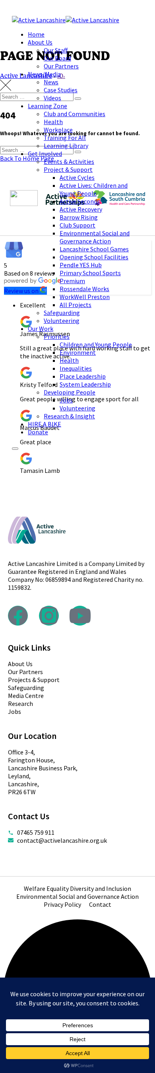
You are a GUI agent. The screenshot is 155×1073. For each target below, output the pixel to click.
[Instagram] (49, 616)
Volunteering (61, 321)
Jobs (66, 400)
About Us (40, 42)
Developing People (69, 392)
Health (53, 122)
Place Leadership (83, 376)
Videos (52, 98)
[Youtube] (80, 616)
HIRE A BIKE (44, 424)
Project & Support (68, 169)
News (51, 82)
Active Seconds (80, 201)
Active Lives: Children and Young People (94, 189)
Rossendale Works (84, 289)
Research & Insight (69, 416)
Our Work (40, 328)
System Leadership (85, 384)
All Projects (75, 305)
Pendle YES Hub (81, 265)
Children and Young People (96, 344)
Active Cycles (77, 177)
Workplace (58, 130)
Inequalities (76, 368)
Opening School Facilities (94, 257)
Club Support (77, 225)
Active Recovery (81, 209)
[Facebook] (18, 616)
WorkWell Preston (85, 297)
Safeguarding (62, 313)
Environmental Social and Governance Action (95, 237)
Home (36, 34)
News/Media (44, 74)
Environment (78, 352)
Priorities (57, 336)
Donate (38, 432)
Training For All (65, 138)
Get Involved (45, 153)
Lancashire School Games (94, 249)
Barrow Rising (79, 217)
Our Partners (61, 66)
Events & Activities (69, 161)
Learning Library (66, 146)
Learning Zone (47, 106)
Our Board (57, 58)
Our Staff (56, 50)
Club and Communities (74, 114)
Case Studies (61, 90)
